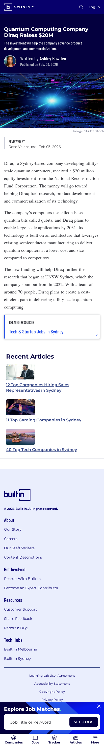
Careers (10, 538)
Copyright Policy (52, 691)
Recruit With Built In (22, 578)
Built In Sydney (17, 658)
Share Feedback (18, 618)
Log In (94, 7)
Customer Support (20, 609)
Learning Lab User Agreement (52, 675)
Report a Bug (16, 628)
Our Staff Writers (19, 548)
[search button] (81, 7)
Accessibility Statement (52, 683)
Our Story (12, 529)
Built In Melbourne (20, 649)
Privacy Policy (52, 700)
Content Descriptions (23, 557)
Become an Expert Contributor (31, 588)
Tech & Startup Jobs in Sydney (36, 331)
